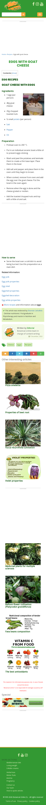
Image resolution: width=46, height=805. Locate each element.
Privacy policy (22, 801)
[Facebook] (19, 756)
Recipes (9, 54)
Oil (7, 135)
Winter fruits (11, 775)
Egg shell (6, 286)
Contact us (10, 785)
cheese (11, 344)
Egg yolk (5, 277)
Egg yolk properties (10, 281)
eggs (19, 344)
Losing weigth (11, 765)
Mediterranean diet (13, 762)
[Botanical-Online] (12, 5)
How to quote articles (14, 791)
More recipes (10, 304)
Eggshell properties (10, 291)
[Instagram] (26, 756)
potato (17, 119)
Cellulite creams (12, 768)
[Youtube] (22, 756)
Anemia (9, 778)
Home (4, 54)
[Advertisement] (23, 38)
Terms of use (11, 801)
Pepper (9, 129)
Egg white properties (11, 300)
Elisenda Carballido (35, 310)
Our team (10, 788)
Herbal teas (10, 772)
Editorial (30, 328)
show (14, 73)
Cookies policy (34, 801)
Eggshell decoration (10, 295)
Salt (8, 124)
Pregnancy (10, 781)
